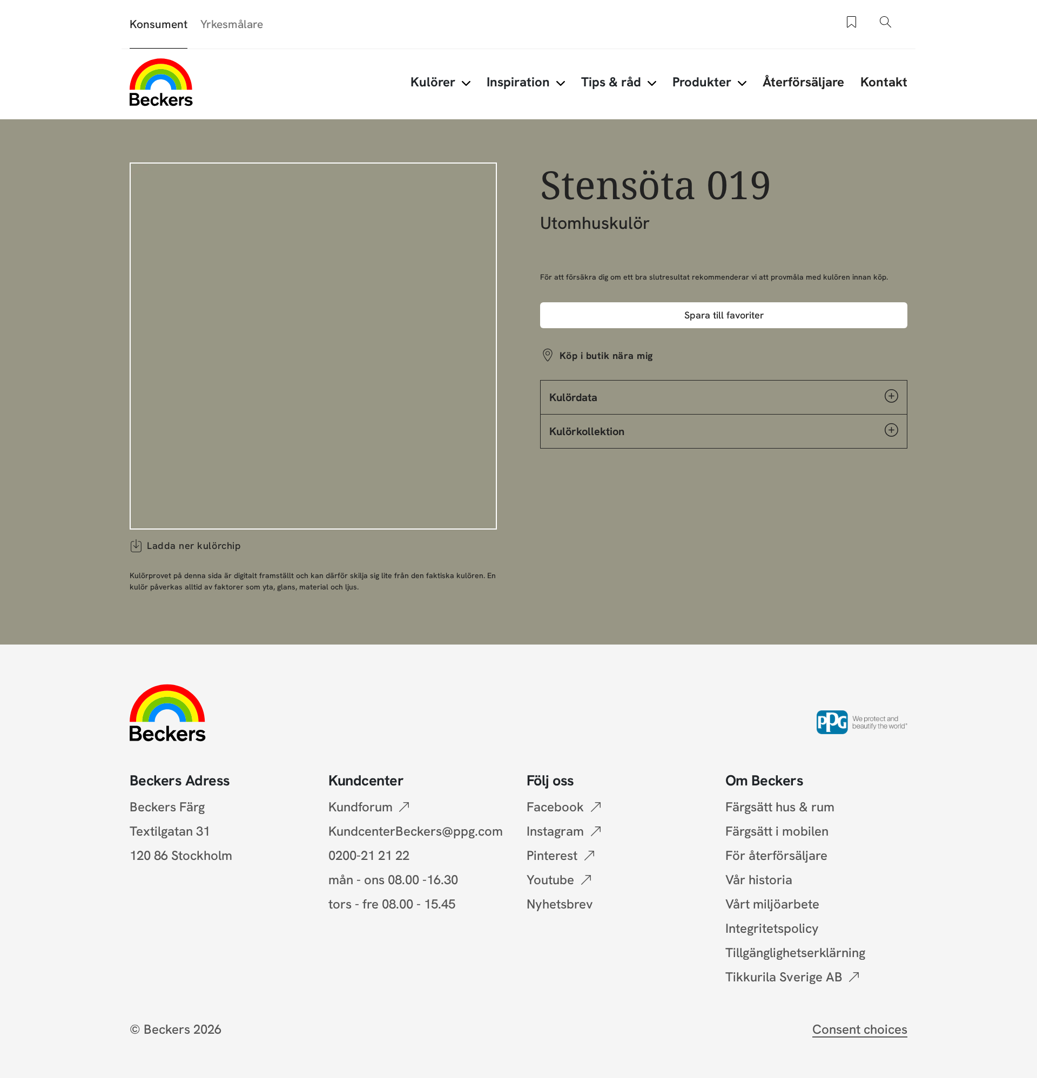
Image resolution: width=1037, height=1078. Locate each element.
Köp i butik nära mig (606, 355)
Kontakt (883, 81)
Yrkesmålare (231, 24)
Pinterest (552, 855)
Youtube (550, 879)
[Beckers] (161, 82)
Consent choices (859, 1029)
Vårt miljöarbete (772, 904)
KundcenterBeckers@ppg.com (418, 831)
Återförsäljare (803, 81)
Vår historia (758, 879)
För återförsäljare (776, 855)
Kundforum (360, 806)
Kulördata (573, 397)
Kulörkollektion (586, 431)
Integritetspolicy (772, 928)
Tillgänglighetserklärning (795, 952)
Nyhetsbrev (560, 904)
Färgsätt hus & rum (779, 806)
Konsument (158, 24)
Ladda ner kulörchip (194, 545)
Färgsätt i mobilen (777, 831)
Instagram (555, 831)
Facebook (555, 806)
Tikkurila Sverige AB (784, 976)
